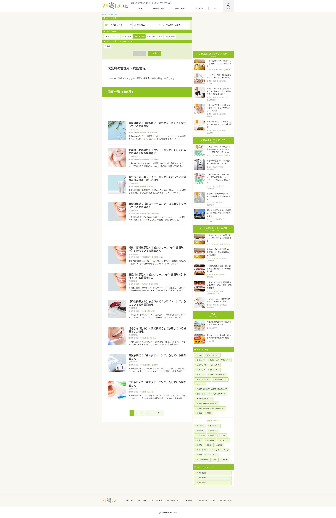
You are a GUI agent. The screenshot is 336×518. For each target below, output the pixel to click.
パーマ (223, 435)
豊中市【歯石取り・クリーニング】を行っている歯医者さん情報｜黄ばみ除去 (157, 179)
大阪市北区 (145, 132)
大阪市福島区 (146, 257)
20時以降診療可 (202, 459)
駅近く (209, 445)
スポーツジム (201, 450)
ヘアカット (201, 426)
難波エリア (201, 360)
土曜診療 (219, 445)
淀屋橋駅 (156, 159)
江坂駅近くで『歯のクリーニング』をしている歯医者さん (157, 384)
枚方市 (144, 311)
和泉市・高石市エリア (205, 399)
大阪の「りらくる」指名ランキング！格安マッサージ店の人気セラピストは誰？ (219, 91)
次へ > (160, 413)
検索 (228, 8)
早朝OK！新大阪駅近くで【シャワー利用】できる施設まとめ (219, 196)
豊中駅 (151, 186)
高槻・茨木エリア (203, 379)
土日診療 (224, 459)
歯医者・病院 (158, 8)
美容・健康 (180, 8)
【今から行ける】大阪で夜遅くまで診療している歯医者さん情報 (157, 330)
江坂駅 (151, 392)
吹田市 (144, 392)
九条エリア (201, 370)
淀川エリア (215, 365)
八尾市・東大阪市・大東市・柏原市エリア (212, 389)
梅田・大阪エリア (213, 355)
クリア (139, 53)
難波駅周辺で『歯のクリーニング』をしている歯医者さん (157, 357)
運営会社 (129, 500)
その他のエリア (226, 500)
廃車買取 (211, 341)
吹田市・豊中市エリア (217, 374)
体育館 (199, 445)
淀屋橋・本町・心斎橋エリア (220, 360)
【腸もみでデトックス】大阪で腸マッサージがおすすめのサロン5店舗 (219, 108)
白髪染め (213, 435)
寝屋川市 (145, 284)
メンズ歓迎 (210, 440)
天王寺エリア (201, 365)
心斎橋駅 (156, 213)
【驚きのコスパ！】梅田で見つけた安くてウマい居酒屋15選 (219, 63)
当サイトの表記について (206, 500)
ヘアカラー (201, 435)
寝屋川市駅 (154, 284)
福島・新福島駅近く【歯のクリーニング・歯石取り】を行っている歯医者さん (156, 249)
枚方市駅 (152, 311)
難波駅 (155, 365)
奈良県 (199, 413)
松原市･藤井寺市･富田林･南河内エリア (211, 408)
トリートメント (212, 455)
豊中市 (144, 186)
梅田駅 (210, 116)
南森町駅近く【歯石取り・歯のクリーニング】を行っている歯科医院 (157, 125)
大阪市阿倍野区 (221, 258)
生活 (216, 8)
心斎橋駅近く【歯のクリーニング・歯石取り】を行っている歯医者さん (157, 205)
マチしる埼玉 (201, 478)
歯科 (214, 459)
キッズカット (214, 426)
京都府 (199, 355)
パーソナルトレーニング (220, 450)
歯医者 (199, 455)
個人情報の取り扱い (173, 500)
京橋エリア (201, 374)
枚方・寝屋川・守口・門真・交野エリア (211, 394)
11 (153, 413)
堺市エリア (201, 384)
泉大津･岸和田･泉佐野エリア (207, 403)
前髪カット (214, 431)
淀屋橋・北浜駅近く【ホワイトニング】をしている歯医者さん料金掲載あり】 (157, 152)
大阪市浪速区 (146, 365)
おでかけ (199, 8)
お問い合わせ (142, 500)
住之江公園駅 (212, 100)
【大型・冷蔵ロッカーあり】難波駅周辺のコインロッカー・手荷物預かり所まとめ (219, 149)
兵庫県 (209, 413)
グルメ (139, 8)
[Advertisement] (147, 109)
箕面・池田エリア (220, 379)
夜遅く (199, 440)
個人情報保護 (157, 500)
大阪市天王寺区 (219, 186)
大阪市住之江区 (224, 97)
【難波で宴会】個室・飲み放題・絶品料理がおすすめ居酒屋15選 (219, 268)
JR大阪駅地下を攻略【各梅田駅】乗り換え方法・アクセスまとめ (219, 213)
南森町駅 (155, 132)
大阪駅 (154, 338)
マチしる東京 (201, 473)
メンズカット (224, 440)
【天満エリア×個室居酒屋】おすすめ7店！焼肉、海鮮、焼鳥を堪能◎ (219, 285)
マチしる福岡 (201, 482)
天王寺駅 (211, 188)
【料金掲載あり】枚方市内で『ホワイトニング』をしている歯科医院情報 (157, 303)
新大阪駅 (211, 205)
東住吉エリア (214, 370)
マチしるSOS (213, 328)
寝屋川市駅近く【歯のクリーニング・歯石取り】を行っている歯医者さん (157, 276)
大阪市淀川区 (218, 202)
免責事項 (189, 500)
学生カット (201, 431)
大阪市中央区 (146, 159)
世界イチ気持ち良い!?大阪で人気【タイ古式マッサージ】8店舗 (219, 124)
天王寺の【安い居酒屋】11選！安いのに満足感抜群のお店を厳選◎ (219, 252)
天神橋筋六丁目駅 (214, 294)
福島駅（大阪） (158, 257)
